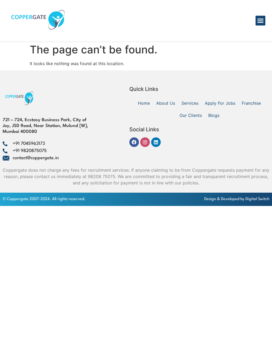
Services (189, 103)
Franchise (251, 103)
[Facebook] (134, 142)
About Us (165, 103)
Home (144, 103)
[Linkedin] (156, 142)
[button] (261, 21)
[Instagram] (145, 142)
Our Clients (191, 115)
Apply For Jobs (220, 103)
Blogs (213, 115)
